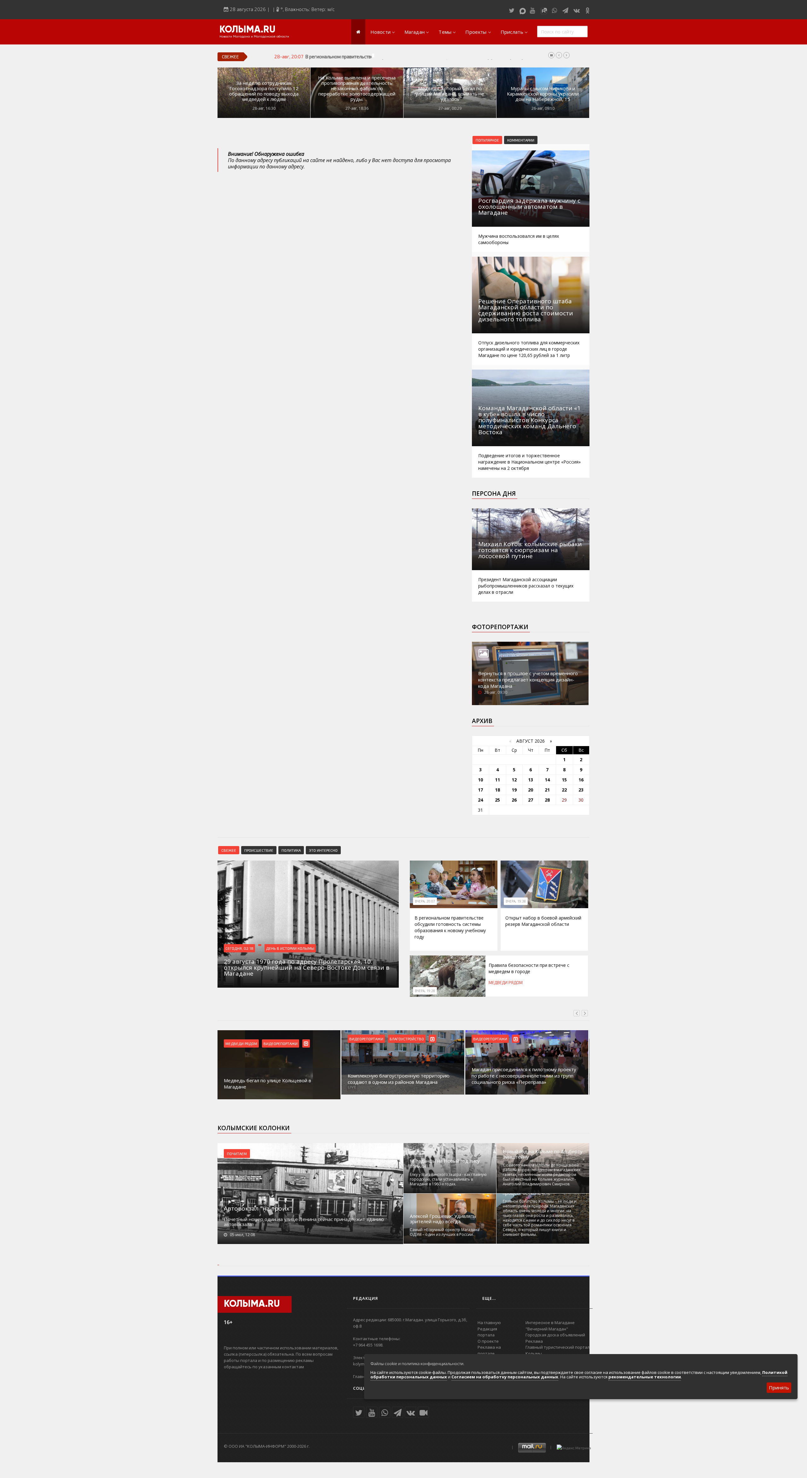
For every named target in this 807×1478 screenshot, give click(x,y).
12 (514, 780)
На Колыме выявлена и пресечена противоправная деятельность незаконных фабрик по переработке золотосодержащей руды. (357, 88)
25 (497, 800)
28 (547, 800)
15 (564, 780)
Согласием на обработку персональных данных (504, 1377)
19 (514, 790)
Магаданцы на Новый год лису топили (445, 1163)
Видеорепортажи (242, 1039)
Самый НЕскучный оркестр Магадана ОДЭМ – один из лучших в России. (444, 1232)
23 (580, 790)
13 (530, 780)
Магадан (414, 32)
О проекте (488, 1341)
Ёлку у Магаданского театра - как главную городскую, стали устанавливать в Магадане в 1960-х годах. (448, 1179)
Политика (291, 850)
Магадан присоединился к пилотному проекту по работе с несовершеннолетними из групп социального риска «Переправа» (400, 1075)
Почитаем (237, 1153)
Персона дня (494, 493)
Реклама (534, 1341)
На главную (489, 1322)
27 (530, 800)
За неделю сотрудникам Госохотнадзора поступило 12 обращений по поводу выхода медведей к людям (264, 91)
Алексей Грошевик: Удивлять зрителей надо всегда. (443, 1218)
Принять (779, 1387)
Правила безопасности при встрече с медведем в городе (529, 968)
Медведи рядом (506, 982)
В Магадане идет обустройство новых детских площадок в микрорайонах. (525, 1078)
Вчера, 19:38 (516, 901)
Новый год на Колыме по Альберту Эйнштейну (543, 1154)
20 (530, 790)
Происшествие (258, 850)
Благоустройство (283, 1039)
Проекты (475, 32)
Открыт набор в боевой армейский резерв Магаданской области (543, 921)
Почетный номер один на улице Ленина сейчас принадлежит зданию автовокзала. (304, 1221)
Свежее (228, 850)
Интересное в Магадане (550, 1322)
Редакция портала (487, 1332)
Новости (380, 32)
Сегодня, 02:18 (239, 948)
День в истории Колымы (290, 948)
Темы (444, 32)
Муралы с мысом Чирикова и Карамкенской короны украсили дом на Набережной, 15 (543, 94)
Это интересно (323, 850)
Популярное (487, 140)
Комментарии (520, 140)
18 (497, 790)
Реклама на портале (489, 1350)
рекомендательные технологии (644, 1377)
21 (547, 790)
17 (480, 790)
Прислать (512, 32)
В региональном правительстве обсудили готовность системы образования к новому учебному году (414, 56)
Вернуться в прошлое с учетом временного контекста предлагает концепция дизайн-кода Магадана (528, 679)
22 (564, 790)
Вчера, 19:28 (425, 991)
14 (547, 780)
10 (480, 780)
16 (580, 780)
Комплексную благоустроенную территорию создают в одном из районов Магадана (275, 1078)
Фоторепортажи (500, 627)
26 (514, 800)
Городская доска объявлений (555, 1335)
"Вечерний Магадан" (546, 1329)
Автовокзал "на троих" (258, 1208)
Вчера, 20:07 (425, 901)
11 (497, 780)
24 (480, 800)
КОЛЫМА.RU (247, 30)
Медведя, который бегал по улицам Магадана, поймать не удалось (449, 94)
